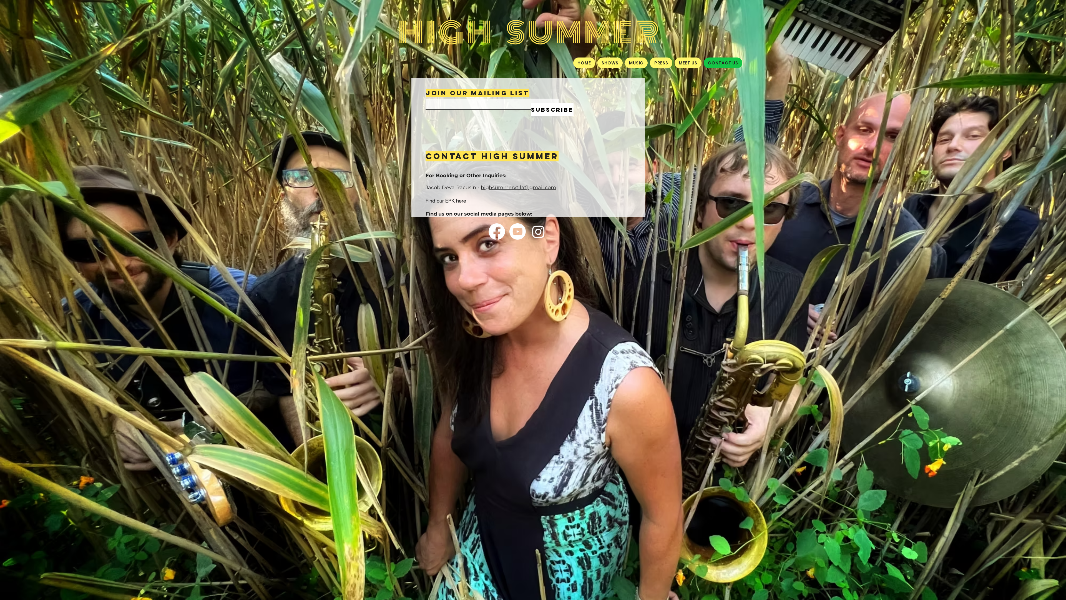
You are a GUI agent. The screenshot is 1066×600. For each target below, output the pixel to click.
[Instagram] (538, 231)
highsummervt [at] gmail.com (518, 187)
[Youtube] (517, 231)
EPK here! (456, 201)
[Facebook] (497, 231)
